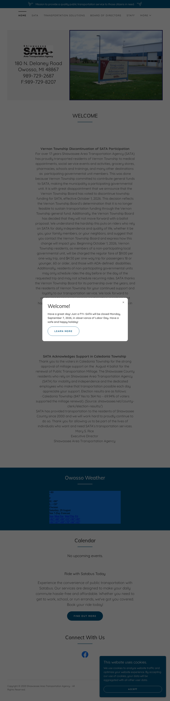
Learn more (63, 331)
